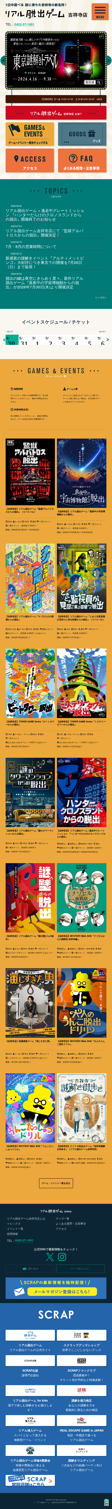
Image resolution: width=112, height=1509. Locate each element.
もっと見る (100, 297)
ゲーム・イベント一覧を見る (56, 1183)
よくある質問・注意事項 (71, 1223)
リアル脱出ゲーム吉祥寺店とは (26, 1218)
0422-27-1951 (24, 24)
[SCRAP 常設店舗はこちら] (30, 1480)
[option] (56, 60)
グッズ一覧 (62, 1218)
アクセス (61, 1229)
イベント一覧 (15, 1229)
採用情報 (12, 1234)
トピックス (14, 1223)
